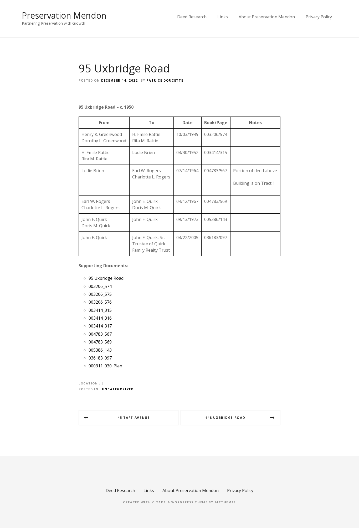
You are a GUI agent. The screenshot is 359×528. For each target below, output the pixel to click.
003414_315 (100, 310)
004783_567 (100, 334)
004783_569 (100, 342)
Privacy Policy (319, 17)
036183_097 (100, 358)
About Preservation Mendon (267, 17)
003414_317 (100, 326)
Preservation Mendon (64, 15)
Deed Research (192, 17)
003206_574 (100, 286)
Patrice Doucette (164, 80)
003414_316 (100, 318)
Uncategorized (118, 389)
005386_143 (100, 350)
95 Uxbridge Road (106, 278)
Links (222, 17)
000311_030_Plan (105, 366)
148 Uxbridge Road (225, 417)
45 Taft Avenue (133, 417)
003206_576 (100, 302)
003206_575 (100, 294)
